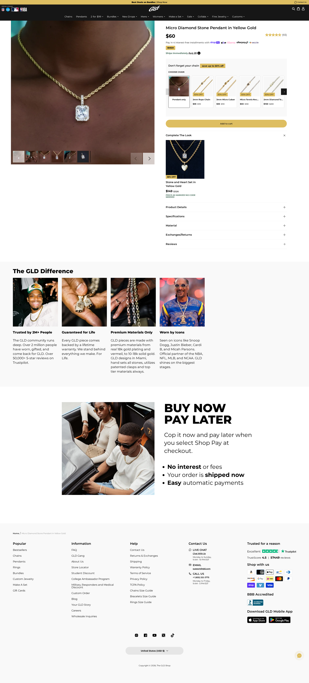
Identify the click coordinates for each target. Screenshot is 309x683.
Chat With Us (199, 554)
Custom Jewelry (23, 579)
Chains (17, 555)
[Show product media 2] (31, 156)
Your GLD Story (81, 604)
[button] (293, 8)
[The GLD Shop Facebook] (145, 635)
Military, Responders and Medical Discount (92, 586)
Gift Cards (19, 590)
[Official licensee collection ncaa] (8, 9)
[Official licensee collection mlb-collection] (15, 9)
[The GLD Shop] (154, 8)
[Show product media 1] (18, 156)
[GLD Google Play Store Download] (279, 620)
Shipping (136, 561)
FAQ (74, 549)
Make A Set (20, 584)
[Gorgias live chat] (299, 655)
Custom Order (80, 593)
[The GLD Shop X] (163, 635)
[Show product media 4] (57, 156)
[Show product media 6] (83, 156)
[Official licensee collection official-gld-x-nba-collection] (23, 9)
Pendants (19, 561)
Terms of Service (140, 573)
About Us (77, 561)
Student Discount (83, 573)
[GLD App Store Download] (257, 620)
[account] (303, 8)
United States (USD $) (153, 650)
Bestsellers (20, 549)
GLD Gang (77, 555)
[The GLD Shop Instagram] (136, 635)
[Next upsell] (284, 91)
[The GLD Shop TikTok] (172, 635)
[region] (226, 93)
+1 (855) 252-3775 (201, 577)
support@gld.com (202, 569)
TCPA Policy (137, 584)
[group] (149, 2)
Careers (76, 610)
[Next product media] (148, 158)
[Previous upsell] (168, 91)
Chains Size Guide (141, 590)
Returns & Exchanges (144, 555)
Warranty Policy (140, 567)
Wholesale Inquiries (84, 616)
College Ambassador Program (90, 579)
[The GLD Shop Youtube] (154, 635)
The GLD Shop (163, 665)
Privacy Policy (138, 579)
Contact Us (301, 2)
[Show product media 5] (70, 156)
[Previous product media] (136, 158)
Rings (16, 567)
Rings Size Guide (141, 602)
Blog (74, 598)
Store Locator (80, 567)
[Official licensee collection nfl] (3, 9)
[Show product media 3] (44, 156)
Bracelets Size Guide (143, 596)
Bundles (18, 573)
